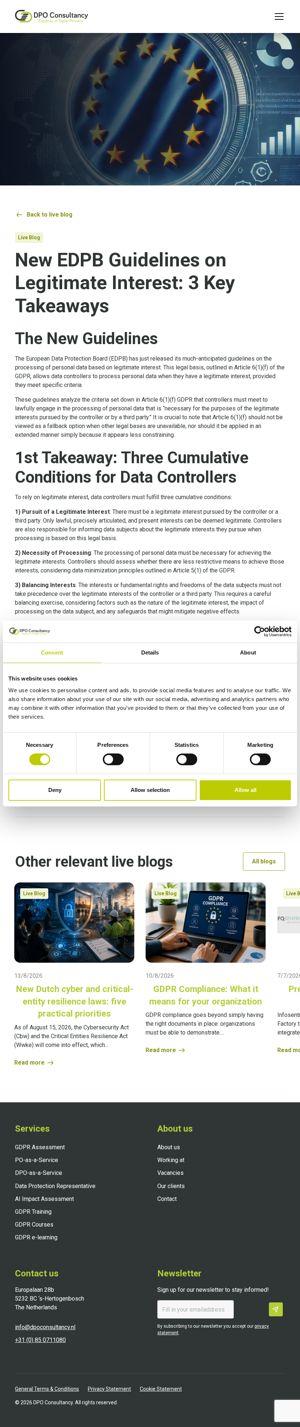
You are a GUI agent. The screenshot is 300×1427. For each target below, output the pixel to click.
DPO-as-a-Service (38, 1172)
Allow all (245, 790)
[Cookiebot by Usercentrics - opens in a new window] (260, 631)
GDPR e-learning (36, 1237)
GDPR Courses (34, 1224)
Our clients (171, 1186)
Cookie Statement (161, 1389)
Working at (170, 1160)
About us (168, 1147)
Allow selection (150, 790)
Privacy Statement (109, 1389)
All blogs (264, 861)
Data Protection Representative (55, 1186)
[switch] (113, 759)
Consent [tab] (52, 652)
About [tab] (248, 652)
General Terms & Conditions (47, 1389)
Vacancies (170, 1172)
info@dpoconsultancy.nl (45, 1327)
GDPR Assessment (40, 1147)
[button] (277, 16)
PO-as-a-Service (36, 1160)
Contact (167, 1198)
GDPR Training (33, 1211)
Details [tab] (150, 652)
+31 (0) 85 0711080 (40, 1339)
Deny (54, 790)
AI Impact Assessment (44, 1198)
